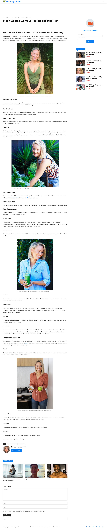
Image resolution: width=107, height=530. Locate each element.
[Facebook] (86, 527)
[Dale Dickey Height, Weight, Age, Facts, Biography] (80, 71)
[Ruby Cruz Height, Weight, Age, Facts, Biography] (80, 63)
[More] (52, 25)
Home (4, 17)
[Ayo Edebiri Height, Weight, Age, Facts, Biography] (80, 55)
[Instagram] (90, 527)
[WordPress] (103, 527)
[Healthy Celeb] (12, 1)
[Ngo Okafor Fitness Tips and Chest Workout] (57, 471)
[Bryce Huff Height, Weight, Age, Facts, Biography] (80, 87)
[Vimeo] (96, 527)
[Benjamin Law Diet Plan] (35, 471)
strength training (14, 197)
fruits (26, 343)
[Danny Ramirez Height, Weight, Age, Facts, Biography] (80, 79)
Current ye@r (7, 517)
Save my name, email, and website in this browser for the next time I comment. (25, 511)
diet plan (8, 444)
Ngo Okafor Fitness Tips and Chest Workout (56, 479)
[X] (93, 527)
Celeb (7, 17)
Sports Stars (88, 88)
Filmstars (49, 477)
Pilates (28, 197)
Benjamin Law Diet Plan (30, 479)
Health (4, 477)
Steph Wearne (14, 444)
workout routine (21, 444)
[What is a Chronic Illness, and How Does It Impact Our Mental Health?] (13, 471)
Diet (10, 17)
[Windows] (99, 527)
